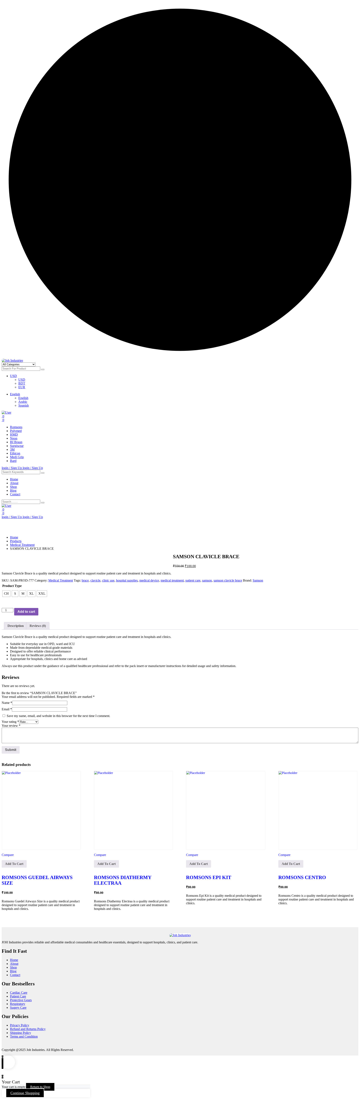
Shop (13, 487)
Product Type (12, 586)
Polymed (16, 431)
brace (85, 580)
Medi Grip (17, 457)
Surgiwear (17, 446)
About (14, 483)
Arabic (22, 401)
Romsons (16, 427)
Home (14, 479)
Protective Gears (21, 1000)
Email (7, 709)
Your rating (10, 721)
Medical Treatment (60, 580)
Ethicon (15, 453)
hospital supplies (127, 580)
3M (12, 449)
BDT (21, 383)
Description (16, 626)
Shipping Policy (20, 1032)
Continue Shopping (25, 1093)
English (15, 394)
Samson (258, 580)
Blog (13, 490)
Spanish (23, 405)
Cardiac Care (18, 992)
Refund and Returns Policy (28, 1029)
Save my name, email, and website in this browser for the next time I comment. (58, 716)
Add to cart (26, 611)
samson (207, 580)
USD (13, 376)
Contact (15, 494)
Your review (11, 725)
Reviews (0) (38, 626)
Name (7, 703)
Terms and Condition (24, 1036)
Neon (13, 438)
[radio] (6, 593)
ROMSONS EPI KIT (208, 877)
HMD (14, 434)
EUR (21, 387)
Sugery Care (18, 1007)
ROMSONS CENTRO (302, 877)
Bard (13, 461)
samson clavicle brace (228, 580)
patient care (192, 580)
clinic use (108, 580)
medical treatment (172, 580)
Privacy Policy (19, 1025)
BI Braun (16, 442)
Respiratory (17, 1004)
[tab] (15, 626)
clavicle (95, 580)
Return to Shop (40, 1087)
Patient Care (18, 996)
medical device (149, 580)
